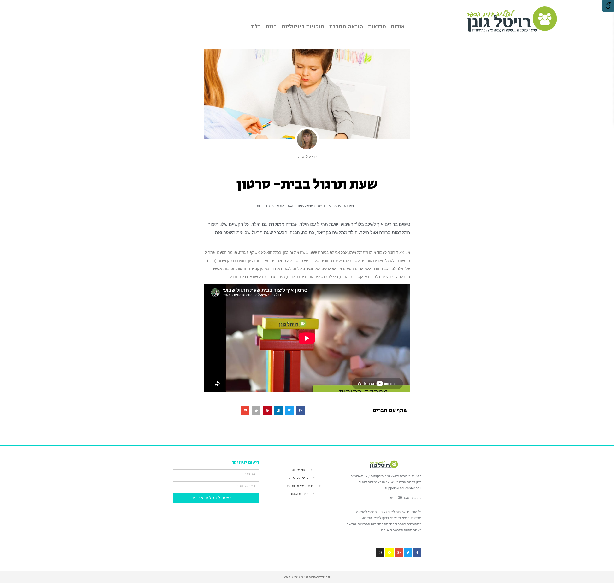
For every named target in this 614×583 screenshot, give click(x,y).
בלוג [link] (256, 27)
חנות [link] (271, 27)
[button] (300, 410)
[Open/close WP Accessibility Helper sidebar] (608, 6)
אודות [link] (398, 27)
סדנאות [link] (377, 27)
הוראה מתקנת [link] (346, 27)
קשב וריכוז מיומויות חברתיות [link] (275, 206)
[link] (511, 19)
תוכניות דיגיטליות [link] (303, 27)
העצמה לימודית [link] (305, 206)
